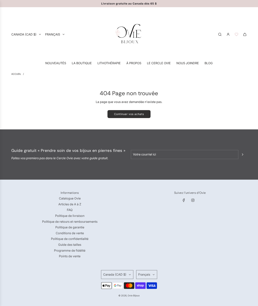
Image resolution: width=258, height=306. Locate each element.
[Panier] (245, 34)
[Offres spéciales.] (236, 34)
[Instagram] (193, 200)
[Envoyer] (242, 154)
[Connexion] (228, 34)
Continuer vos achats (129, 114)
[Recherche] (220, 34)
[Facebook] (184, 200)
